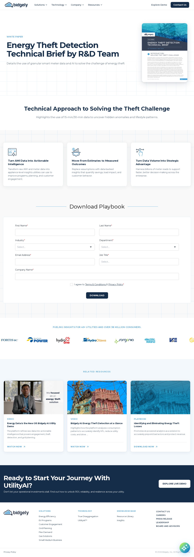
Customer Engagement (50, 524)
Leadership (162, 522)
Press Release (164, 519)
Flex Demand (45, 532)
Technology (57, 4)
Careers (161, 515)
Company (76, 4)
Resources (94, 4)
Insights (120, 520)
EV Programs (45, 520)
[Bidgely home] (16, 4)
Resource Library (125, 516)
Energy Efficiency (47, 516)
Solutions (39, 4)
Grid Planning (45, 528)
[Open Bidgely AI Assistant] (184, 547)
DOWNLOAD (97, 295)
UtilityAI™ (82, 520)
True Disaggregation (88, 516)
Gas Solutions (45, 536)
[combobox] (55, 247)
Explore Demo (159, 4)
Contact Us (179, 4)
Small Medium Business (50, 540)
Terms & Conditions (95, 284)
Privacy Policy (115, 284)
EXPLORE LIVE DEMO (174, 483)
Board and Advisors (168, 526)
